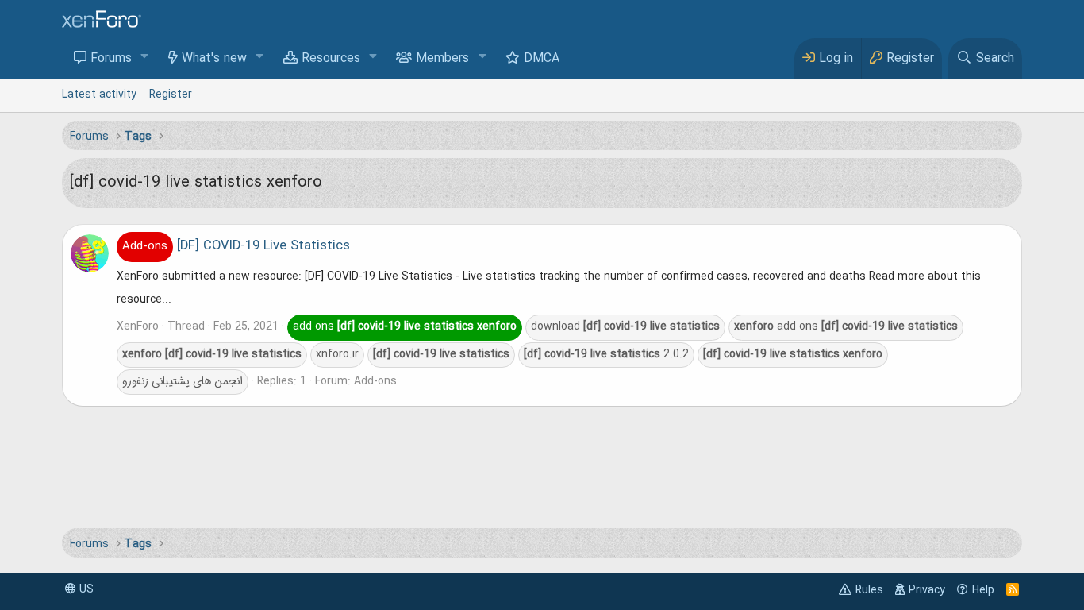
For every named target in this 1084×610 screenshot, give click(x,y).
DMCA (541, 58)
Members (442, 58)
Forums (111, 58)
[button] (144, 57)
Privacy (927, 590)
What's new (214, 58)
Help (983, 590)
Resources (331, 58)
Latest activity (99, 94)
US (85, 589)
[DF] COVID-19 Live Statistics (236, 246)
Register (170, 94)
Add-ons (375, 381)
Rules (869, 590)
